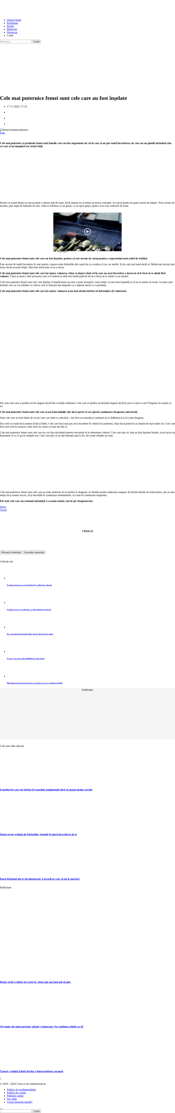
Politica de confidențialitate (21, 1089)
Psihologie (12, 23)
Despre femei (14, 20)
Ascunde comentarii (34, 552)
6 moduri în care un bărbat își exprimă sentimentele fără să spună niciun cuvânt (46, 789)
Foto (2, 132)
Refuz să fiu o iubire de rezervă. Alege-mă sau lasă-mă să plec (35, 982)
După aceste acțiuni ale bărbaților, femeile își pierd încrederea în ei (38, 834)
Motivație (12, 29)
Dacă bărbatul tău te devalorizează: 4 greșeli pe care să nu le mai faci (39, 878)
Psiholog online (15, 1095)
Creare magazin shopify (19, 1101)
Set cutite (12, 1098)
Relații (10, 26)
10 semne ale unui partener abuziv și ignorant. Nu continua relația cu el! (41, 1026)
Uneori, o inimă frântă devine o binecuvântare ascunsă (31, 1071)
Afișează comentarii (11, 552)
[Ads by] (63, 253)
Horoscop (12, 32)
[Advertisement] (87, 67)
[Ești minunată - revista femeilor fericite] (25, 14)
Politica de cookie (16, 1092)
